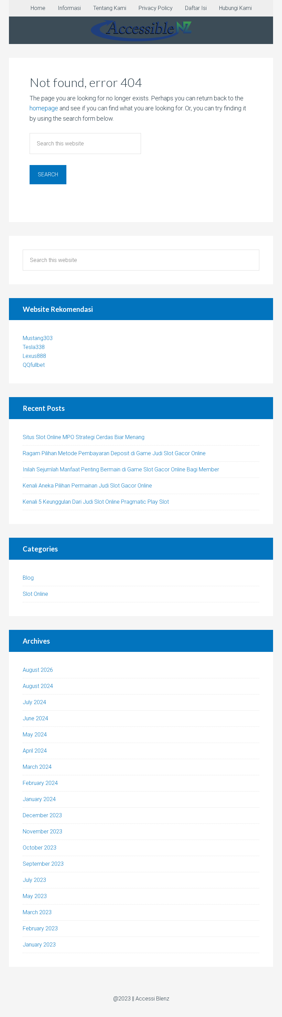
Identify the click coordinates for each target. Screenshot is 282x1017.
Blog (28, 578)
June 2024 (35, 718)
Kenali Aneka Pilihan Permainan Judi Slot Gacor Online (87, 485)
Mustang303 (38, 338)
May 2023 (35, 896)
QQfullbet (34, 365)
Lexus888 (34, 356)
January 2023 (39, 944)
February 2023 (40, 928)
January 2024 (39, 799)
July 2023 (34, 880)
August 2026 (38, 670)
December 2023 (42, 815)
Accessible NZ (141, 30)
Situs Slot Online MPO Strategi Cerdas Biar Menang (83, 437)
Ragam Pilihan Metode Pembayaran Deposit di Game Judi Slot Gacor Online (114, 453)
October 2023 (39, 847)
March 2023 (37, 912)
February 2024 (40, 783)
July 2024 (34, 702)
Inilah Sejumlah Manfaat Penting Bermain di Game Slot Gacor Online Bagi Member (121, 469)
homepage (44, 108)
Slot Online (35, 594)
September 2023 (43, 864)
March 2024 (37, 767)
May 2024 (35, 734)
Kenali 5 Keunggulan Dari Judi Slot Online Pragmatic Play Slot (96, 502)
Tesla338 (34, 347)
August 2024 (38, 686)
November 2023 (42, 831)
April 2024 (35, 750)
